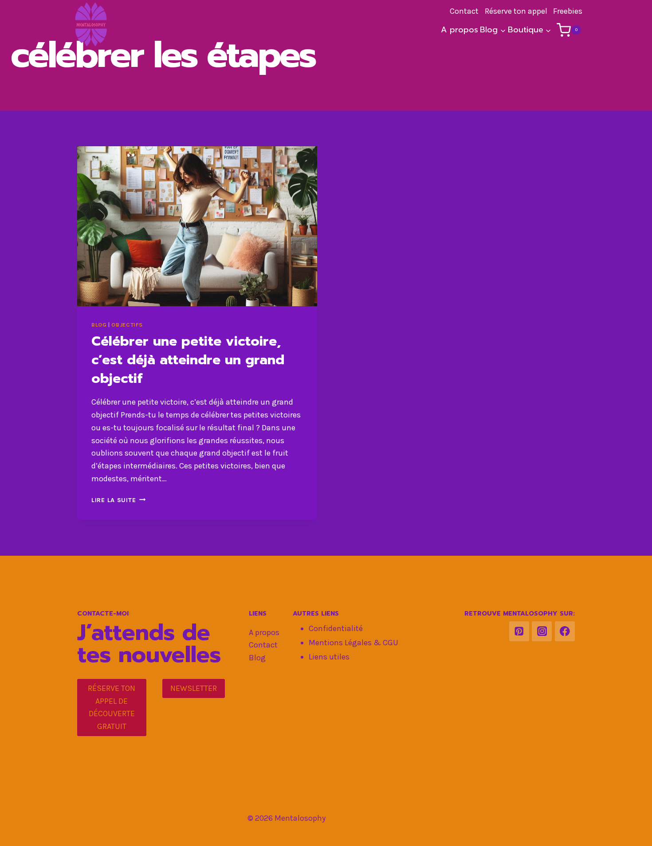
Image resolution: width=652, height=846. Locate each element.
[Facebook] (565, 631)
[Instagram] (542, 631)
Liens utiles (329, 657)
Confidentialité (336, 628)
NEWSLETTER (193, 688)
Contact (263, 645)
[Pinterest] (519, 631)
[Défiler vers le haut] (632, 830)
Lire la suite (118, 500)
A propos (459, 29)
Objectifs (127, 324)
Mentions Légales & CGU (353, 642)
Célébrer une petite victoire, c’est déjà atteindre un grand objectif (187, 360)
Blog (99, 324)
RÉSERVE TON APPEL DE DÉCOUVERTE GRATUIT (111, 707)
